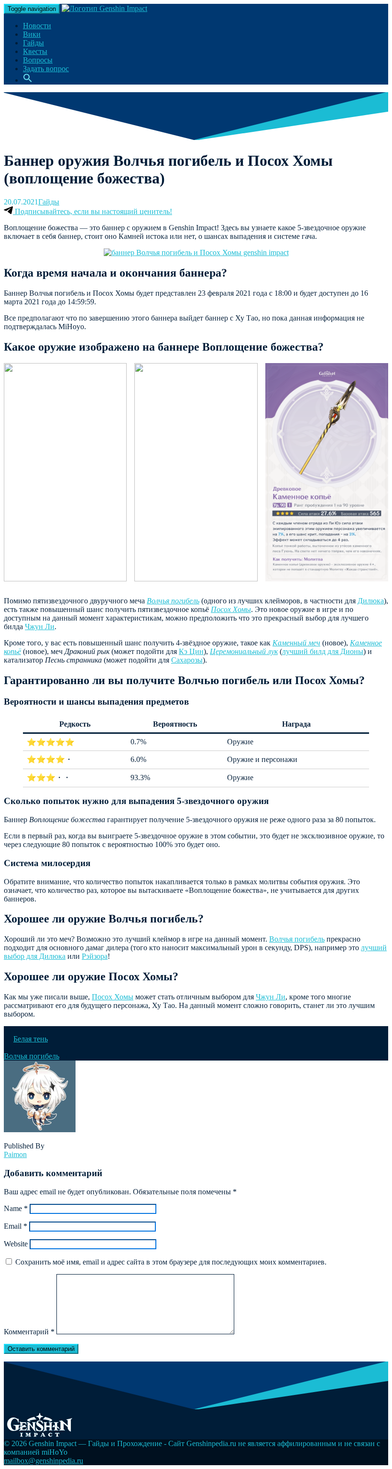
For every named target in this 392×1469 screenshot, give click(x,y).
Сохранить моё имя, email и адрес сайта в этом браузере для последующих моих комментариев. (171, 1262)
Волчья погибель (173, 601)
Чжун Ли (39, 626)
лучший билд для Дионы (322, 651)
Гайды (33, 43)
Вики (32, 34)
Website (16, 1244)
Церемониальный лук (244, 651)
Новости (37, 25)
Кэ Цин (191, 651)
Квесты (35, 51)
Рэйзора (95, 956)
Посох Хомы (231, 609)
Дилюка (371, 601)
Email (15, 1226)
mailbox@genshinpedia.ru (43, 1461)
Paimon (15, 1154)
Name (16, 1208)
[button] (28, 80)
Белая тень (30, 1039)
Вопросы (38, 60)
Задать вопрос (46, 68)
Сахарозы (187, 660)
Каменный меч (296, 643)
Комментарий (29, 1332)
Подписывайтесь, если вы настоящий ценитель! (92, 211)
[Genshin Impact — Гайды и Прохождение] (104, 8)
